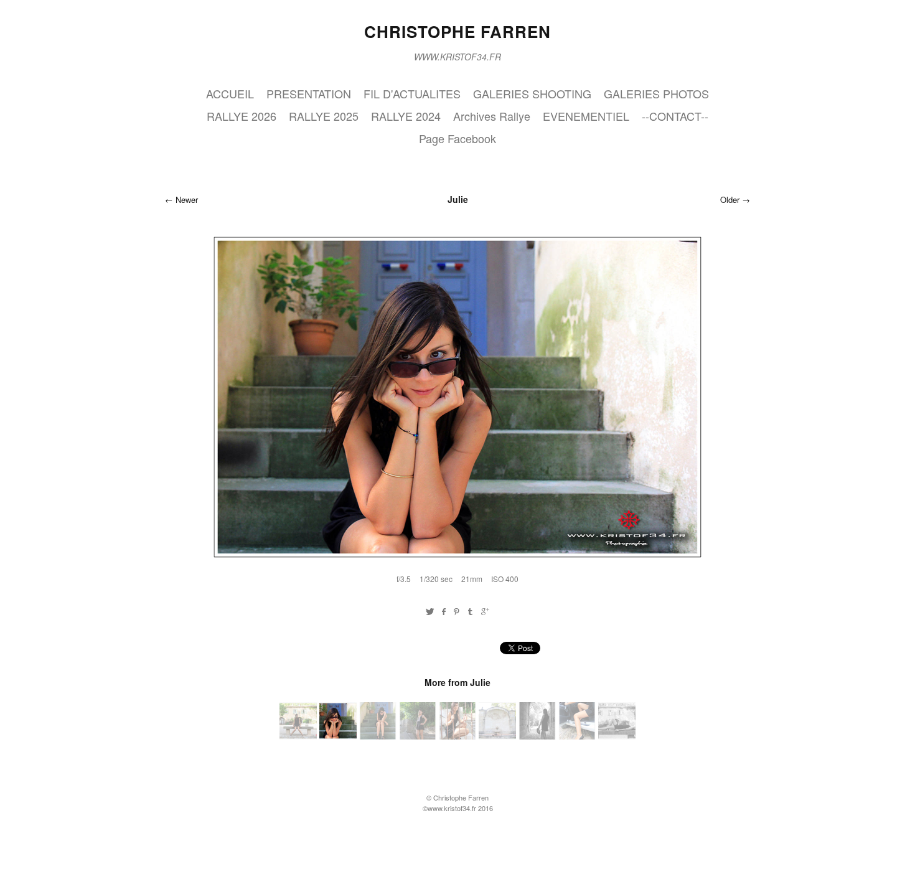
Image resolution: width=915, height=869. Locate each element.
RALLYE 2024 (406, 116)
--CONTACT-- (675, 116)
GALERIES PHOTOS (656, 93)
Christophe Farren (457, 31)
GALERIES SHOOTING (532, 93)
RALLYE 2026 (241, 116)
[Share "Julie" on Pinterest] (456, 611)
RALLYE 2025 (324, 116)
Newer (187, 199)
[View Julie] (298, 736)
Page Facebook (457, 138)
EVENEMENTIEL (586, 116)
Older (729, 199)
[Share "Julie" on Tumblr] (471, 611)
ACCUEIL (230, 93)
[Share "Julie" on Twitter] (430, 611)
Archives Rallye (491, 116)
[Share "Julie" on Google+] (485, 611)
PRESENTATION (308, 93)
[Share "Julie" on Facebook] (443, 611)
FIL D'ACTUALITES (412, 93)
